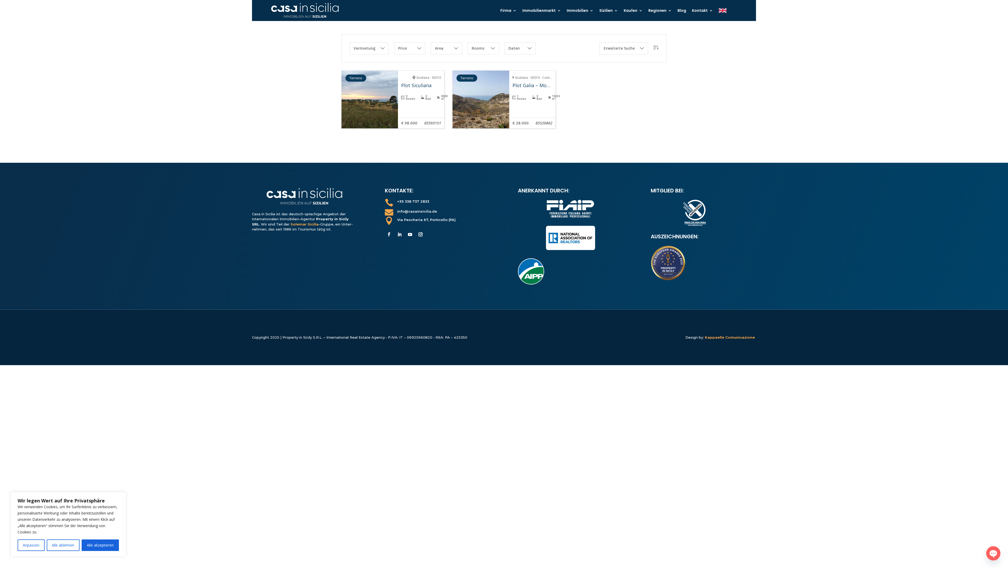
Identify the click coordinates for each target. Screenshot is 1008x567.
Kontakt (700, 10)
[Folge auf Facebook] (389, 234)
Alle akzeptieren (100, 545)
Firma (505, 10)
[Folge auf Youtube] (410, 234)
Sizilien (606, 10)
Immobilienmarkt (539, 10)
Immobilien (577, 10)
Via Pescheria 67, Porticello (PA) (426, 220)
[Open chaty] (993, 553)
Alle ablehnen (63, 545)
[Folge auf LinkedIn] (399, 234)
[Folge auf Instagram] (420, 234)
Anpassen (31, 545)
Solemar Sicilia (305, 224)
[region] (68, 524)
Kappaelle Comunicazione (730, 337)
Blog (682, 10)
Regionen (657, 10)
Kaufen (630, 10)
